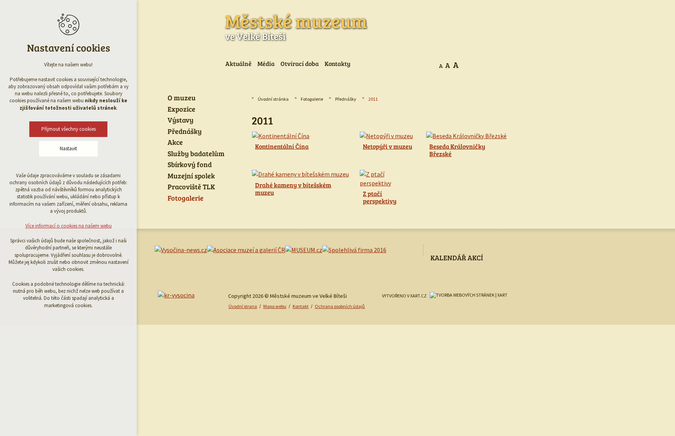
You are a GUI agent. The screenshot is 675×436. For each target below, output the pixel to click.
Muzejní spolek (191, 176)
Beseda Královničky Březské (457, 150)
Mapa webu (274, 306)
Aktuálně (238, 63)
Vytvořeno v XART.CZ (404, 296)
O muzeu (182, 98)
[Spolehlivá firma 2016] (354, 250)
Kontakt (301, 306)
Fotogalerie (312, 99)
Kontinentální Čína (282, 146)
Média (266, 63)
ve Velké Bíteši (296, 25)
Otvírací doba (299, 63)
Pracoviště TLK (191, 187)
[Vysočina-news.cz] (181, 250)
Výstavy (180, 120)
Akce (175, 142)
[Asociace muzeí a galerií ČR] (246, 250)
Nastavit (68, 148)
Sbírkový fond (190, 164)
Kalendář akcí (456, 257)
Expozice (181, 109)
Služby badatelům (196, 153)
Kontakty (337, 63)
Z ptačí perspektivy (379, 197)
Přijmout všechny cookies (68, 129)
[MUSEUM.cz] (303, 250)
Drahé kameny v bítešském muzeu (293, 188)
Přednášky (345, 99)
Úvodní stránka (273, 99)
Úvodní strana (243, 306)
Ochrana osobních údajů (340, 306)
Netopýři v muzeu (387, 146)
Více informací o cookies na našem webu (68, 225)
